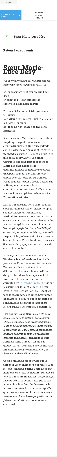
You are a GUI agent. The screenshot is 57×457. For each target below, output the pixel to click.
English (39, 18)
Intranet (39, 15)
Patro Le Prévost (31, 282)
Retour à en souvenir (18, 50)
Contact (39, 13)
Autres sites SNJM (7, 15)
